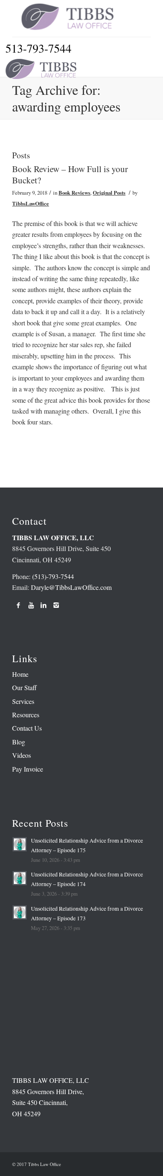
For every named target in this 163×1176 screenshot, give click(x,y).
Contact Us (27, 728)
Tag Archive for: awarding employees (66, 98)
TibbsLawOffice (30, 203)
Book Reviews (74, 192)
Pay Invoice (27, 769)
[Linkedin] (43, 605)
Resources (25, 714)
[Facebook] (18, 605)
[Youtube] (31, 605)
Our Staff (24, 687)
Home (20, 674)
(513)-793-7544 (53, 576)
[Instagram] (56, 605)
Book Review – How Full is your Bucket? (70, 174)
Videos (21, 755)
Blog (18, 741)
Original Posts (109, 192)
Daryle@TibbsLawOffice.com (71, 587)
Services (23, 701)
